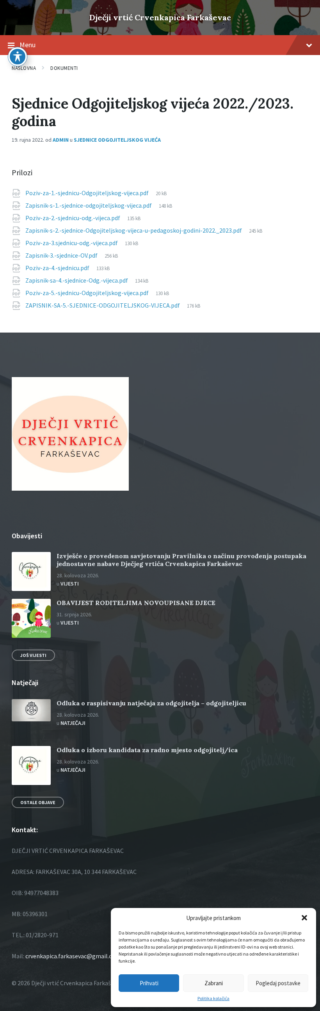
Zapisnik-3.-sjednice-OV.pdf (62, 255)
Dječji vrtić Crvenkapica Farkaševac (160, 17)
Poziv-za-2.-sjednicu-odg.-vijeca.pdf (73, 218)
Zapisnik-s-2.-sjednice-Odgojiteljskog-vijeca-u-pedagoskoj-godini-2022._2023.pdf (134, 230)
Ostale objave (37, 802)
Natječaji (72, 722)
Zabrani (213, 983)
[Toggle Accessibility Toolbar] (17, 56)
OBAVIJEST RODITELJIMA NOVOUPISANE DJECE (136, 603)
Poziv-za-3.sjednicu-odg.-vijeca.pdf (72, 243)
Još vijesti (33, 655)
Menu (28, 44)
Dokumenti (64, 68)
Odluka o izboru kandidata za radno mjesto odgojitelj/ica (147, 750)
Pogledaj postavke (278, 983)
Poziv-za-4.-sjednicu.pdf (58, 268)
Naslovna (24, 68)
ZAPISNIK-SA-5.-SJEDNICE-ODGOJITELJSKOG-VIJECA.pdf (103, 305)
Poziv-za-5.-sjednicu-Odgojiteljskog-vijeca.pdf (87, 293)
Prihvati (149, 983)
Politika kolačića (213, 998)
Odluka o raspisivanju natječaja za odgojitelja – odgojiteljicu (151, 703)
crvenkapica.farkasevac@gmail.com (73, 956)
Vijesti (69, 583)
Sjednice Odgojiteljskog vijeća (117, 139)
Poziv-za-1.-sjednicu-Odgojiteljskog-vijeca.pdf (87, 193)
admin (61, 139)
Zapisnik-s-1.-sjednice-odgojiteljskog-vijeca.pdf (89, 205)
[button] (304, 918)
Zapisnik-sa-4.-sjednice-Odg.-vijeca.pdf (77, 280)
